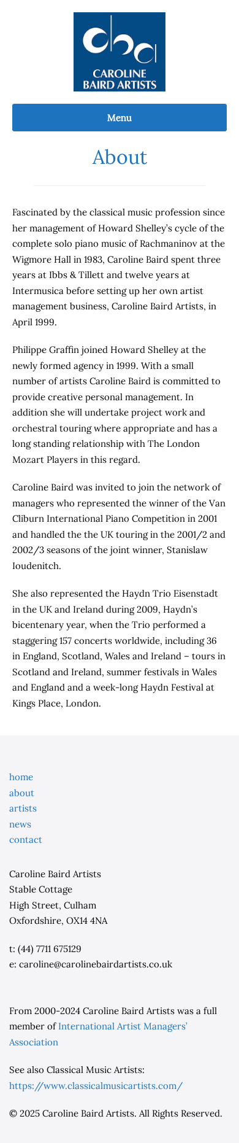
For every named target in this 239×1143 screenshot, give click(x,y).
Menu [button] (119, 117)
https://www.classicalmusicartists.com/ (96, 1085)
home (21, 777)
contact (25, 839)
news (20, 824)
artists (23, 808)
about (21, 793)
